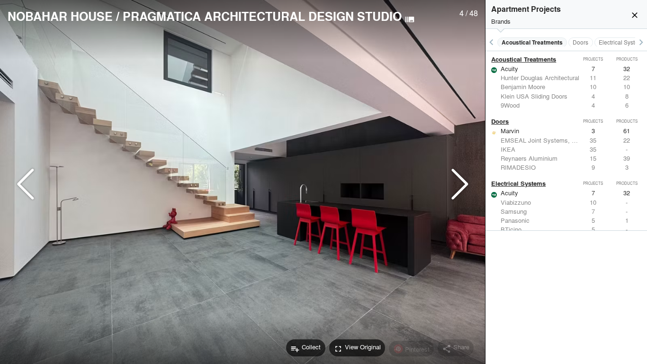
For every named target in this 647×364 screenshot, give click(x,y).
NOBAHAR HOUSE (60, 16)
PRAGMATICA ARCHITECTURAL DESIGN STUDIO (262, 16)
